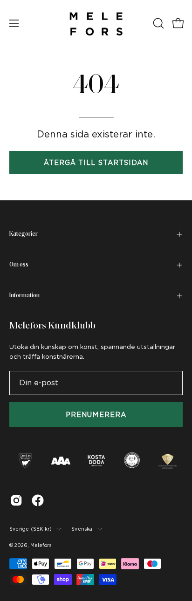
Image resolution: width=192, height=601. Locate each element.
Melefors (40, 545)
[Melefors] (96, 23)
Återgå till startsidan (96, 162)
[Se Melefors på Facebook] (38, 500)
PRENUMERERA (96, 414)
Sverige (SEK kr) (30, 529)
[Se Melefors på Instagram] (16, 500)
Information (24, 296)
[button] (157, 23)
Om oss (18, 265)
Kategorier (23, 234)
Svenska (81, 529)
